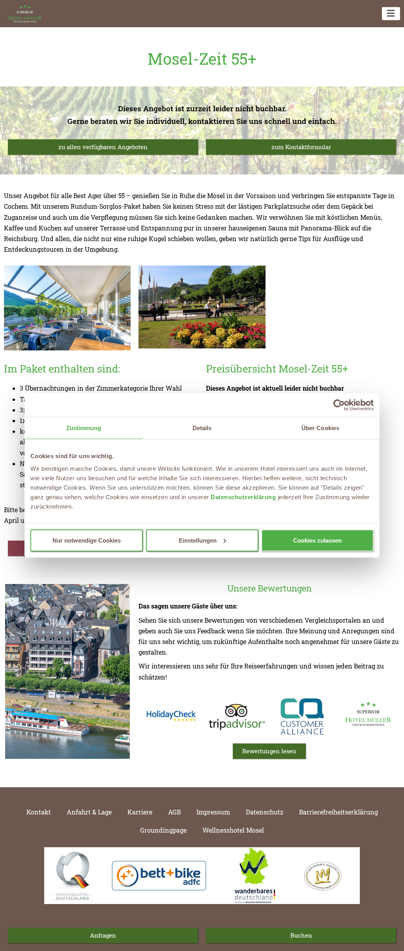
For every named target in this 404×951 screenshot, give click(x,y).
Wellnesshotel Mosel (233, 830)
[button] (391, 13)
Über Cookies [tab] (320, 428)
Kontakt (38, 812)
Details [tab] (202, 428)
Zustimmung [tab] (83, 428)
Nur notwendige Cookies (86, 540)
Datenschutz (264, 812)
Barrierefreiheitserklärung (338, 812)
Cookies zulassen (317, 540)
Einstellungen (198, 540)
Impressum (213, 812)
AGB (174, 812)
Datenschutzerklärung (243, 496)
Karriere (139, 812)
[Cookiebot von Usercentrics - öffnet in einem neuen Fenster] (339, 405)
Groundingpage (163, 830)
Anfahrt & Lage (89, 812)
